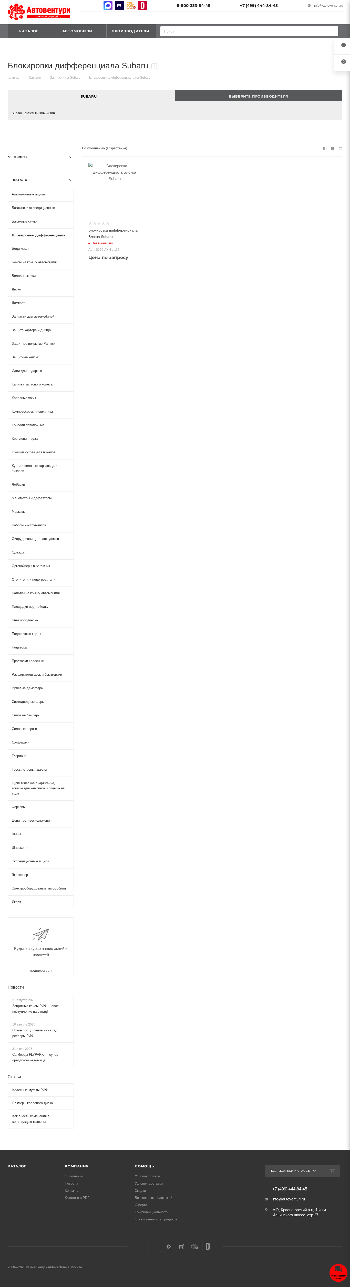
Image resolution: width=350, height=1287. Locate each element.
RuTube (119, 5)
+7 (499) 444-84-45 (259, 5)
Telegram (96, 5)
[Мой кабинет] (340, 19)
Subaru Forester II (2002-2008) (33, 113)
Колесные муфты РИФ (30, 1090)
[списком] (332, 148)
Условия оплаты (147, 1176)
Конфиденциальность (152, 1212)
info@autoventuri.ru (328, 5)
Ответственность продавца (156, 1219)
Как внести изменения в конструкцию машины (30, 1119)
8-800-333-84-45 (193, 5)
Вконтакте (84, 5)
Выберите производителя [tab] (259, 96)
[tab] (91, 95)
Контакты (72, 1190)
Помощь (144, 1166)
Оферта (141, 1205)
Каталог (17, 1166)
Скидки (140, 1190)
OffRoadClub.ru (131, 5)
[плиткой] (324, 148)
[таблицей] (340, 148)
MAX (108, 5)
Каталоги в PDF (77, 1198)
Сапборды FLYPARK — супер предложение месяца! (35, 1057)
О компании (74, 1176)
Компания (77, 1166)
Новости (16, 987)
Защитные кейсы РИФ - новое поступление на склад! (35, 1008)
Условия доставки (149, 1183)
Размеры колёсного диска (32, 1103)
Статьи (14, 1077)
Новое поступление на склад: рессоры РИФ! (35, 1033)
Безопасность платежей (153, 1198)
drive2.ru (142, 5)
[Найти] (332, 31)
